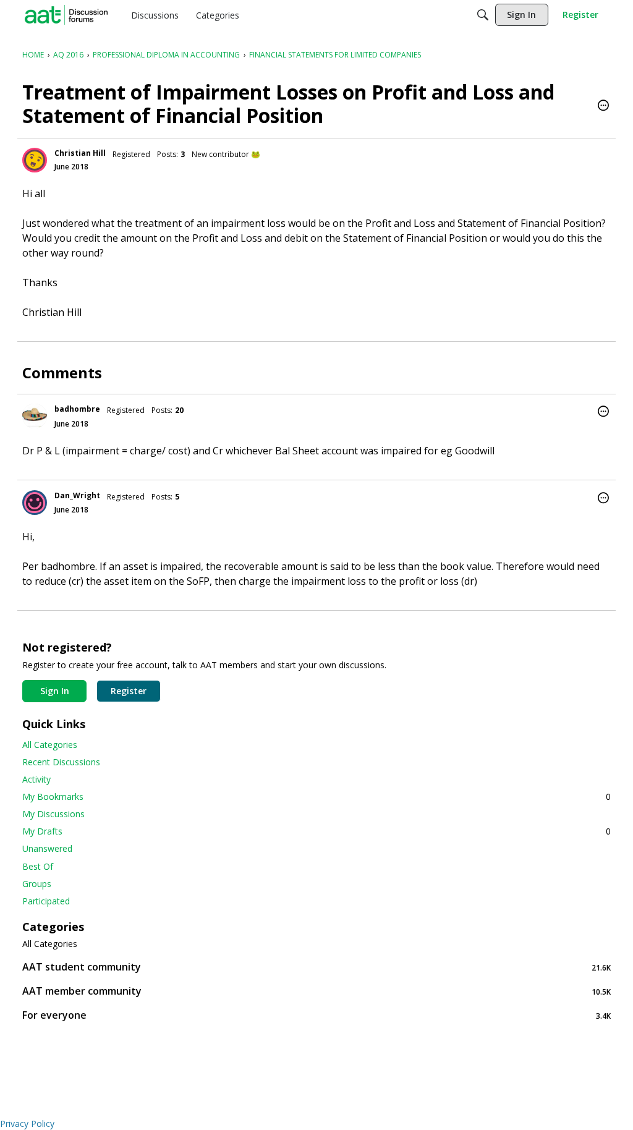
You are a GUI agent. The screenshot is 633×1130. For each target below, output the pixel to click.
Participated (46, 901)
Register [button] (129, 691)
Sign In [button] (54, 691)
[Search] (483, 15)
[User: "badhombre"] (34, 416)
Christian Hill (80, 153)
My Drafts (316, 831)
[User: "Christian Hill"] (34, 160)
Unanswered (47, 848)
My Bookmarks (316, 796)
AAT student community (316, 967)
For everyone (316, 1015)
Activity (36, 779)
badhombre (77, 409)
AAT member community (316, 991)
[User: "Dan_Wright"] (34, 502)
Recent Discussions (61, 762)
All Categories (49, 744)
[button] (603, 106)
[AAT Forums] (66, 15)
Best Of (37, 866)
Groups (36, 884)
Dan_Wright (77, 495)
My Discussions (53, 814)
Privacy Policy (27, 1123)
